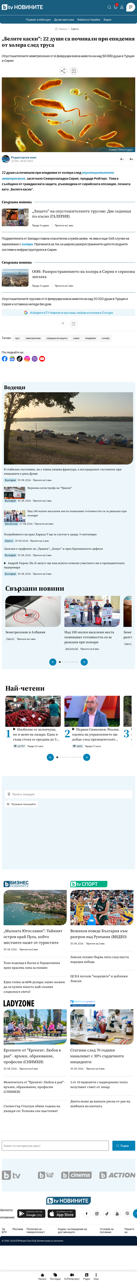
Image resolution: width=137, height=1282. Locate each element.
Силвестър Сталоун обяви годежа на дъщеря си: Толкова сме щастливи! (32, 1108)
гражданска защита (57, 338)
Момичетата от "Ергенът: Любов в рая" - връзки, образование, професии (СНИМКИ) (34, 1087)
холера (105, 338)
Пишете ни (129, 1230)
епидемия (90, 338)
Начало (63, 29)
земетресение (33, 338)
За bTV (4, 1230)
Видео (107, 19)
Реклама (17, 1229)
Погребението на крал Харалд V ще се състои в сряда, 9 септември (50, 534)
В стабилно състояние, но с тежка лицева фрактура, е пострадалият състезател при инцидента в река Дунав (63, 471)
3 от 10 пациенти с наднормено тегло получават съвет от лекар (99, 1084)
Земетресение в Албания (25, 632)
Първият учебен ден (38, 19)
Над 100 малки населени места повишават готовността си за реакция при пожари (77, 513)
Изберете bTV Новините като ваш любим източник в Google (71, 313)
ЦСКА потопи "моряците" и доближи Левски (99, 978)
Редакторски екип (23, 157)
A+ (131, 159)
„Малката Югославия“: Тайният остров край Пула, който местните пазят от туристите (33, 936)
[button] (52, 662)
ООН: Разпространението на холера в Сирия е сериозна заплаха (83, 274)
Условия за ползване (106, 1230)
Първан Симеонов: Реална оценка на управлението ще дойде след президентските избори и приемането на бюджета (95, 734)
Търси (124, 1145)
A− (122, 159)
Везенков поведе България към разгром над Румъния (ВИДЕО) (99, 933)
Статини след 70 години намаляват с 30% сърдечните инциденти (97, 1055)
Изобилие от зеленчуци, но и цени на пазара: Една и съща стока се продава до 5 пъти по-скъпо (35, 734)
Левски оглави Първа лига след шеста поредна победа (99, 959)
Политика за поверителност (36, 1230)
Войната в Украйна (88, 19)
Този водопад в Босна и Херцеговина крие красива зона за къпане (32, 965)
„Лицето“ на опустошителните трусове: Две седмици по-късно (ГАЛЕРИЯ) (81, 214)
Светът (75, 29)
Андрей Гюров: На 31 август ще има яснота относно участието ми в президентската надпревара (64, 565)
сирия (76, 338)
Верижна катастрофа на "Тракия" (49, 488)
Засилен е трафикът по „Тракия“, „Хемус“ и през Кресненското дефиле (53, 549)
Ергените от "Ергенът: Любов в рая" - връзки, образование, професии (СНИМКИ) (32, 1055)
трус (17, 338)
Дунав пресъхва (64, 19)
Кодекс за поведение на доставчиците (72, 1230)
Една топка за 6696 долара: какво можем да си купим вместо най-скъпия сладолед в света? (34, 987)
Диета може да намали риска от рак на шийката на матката (100, 1103)
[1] (115, 8)
